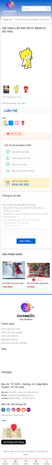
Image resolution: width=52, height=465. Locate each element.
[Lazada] (29, 410)
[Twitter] (8, 410)
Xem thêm (25, 241)
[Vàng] (4, 123)
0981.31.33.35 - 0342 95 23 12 (21, 398)
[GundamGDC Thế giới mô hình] (9, 8)
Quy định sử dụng (9, 339)
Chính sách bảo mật (10, 329)
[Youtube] (18, 410)
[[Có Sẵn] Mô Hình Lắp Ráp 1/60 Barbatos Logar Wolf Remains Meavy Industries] (13, 270)
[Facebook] (3, 410)
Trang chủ (7, 19)
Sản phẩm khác (12, 254)
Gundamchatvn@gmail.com (21, 395)
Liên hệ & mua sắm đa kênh (14, 343)
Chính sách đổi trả (9, 336)
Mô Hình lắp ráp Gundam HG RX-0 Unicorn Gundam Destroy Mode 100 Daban (38, 283)
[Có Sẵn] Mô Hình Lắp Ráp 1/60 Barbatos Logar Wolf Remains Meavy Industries (13, 283)
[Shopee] (23, 410)
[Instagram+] (13, 410)
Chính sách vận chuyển (11, 332)
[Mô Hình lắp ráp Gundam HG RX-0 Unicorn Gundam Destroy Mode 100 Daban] (38, 270)
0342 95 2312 (20, 184)
